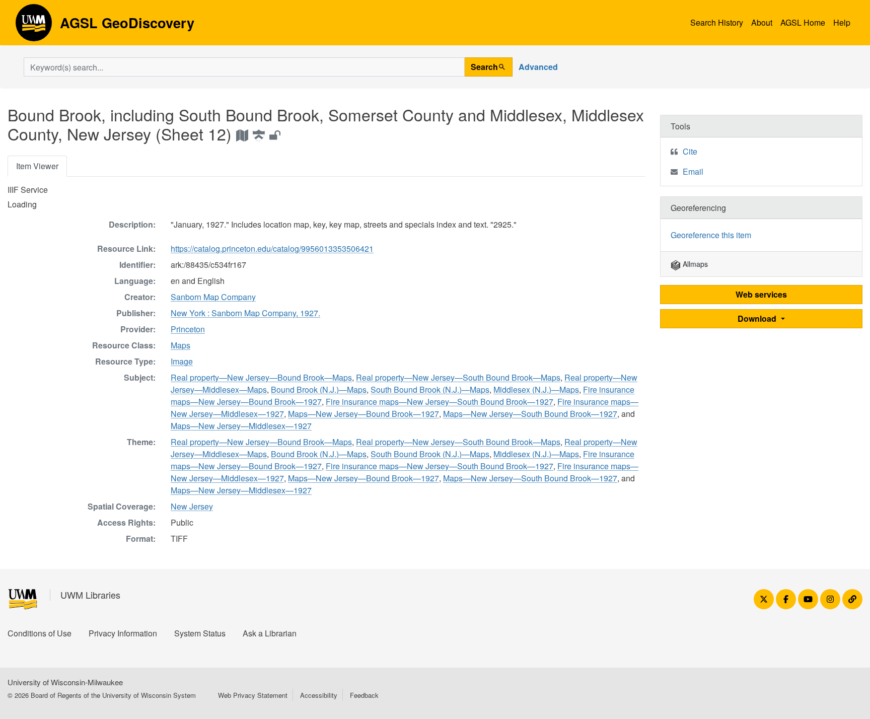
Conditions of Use (39, 633)
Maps (180, 345)
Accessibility (318, 695)
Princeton (188, 329)
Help (841, 22)
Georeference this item (711, 235)
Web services (761, 294)
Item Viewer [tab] (37, 166)
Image (182, 361)
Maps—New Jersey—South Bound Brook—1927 (530, 413)
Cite (690, 151)
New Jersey (192, 506)
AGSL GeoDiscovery (34, 26)
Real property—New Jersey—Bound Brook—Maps (261, 377)
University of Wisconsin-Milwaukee (65, 682)
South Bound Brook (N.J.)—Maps (430, 389)
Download (758, 318)
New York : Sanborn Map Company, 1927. (245, 313)
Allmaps (694, 264)
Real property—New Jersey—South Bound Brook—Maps (458, 377)
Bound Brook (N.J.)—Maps (319, 389)
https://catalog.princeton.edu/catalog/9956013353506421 (272, 248)
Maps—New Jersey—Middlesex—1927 (241, 426)
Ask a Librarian (270, 633)
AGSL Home (802, 22)
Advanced (538, 67)
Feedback (364, 695)
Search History (716, 22)
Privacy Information (123, 633)
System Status (200, 633)
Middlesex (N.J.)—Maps (536, 389)
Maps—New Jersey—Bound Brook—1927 (363, 413)
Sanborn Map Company (213, 297)
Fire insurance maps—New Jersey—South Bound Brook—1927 (439, 401)
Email (693, 171)
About (761, 22)
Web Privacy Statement (252, 695)
